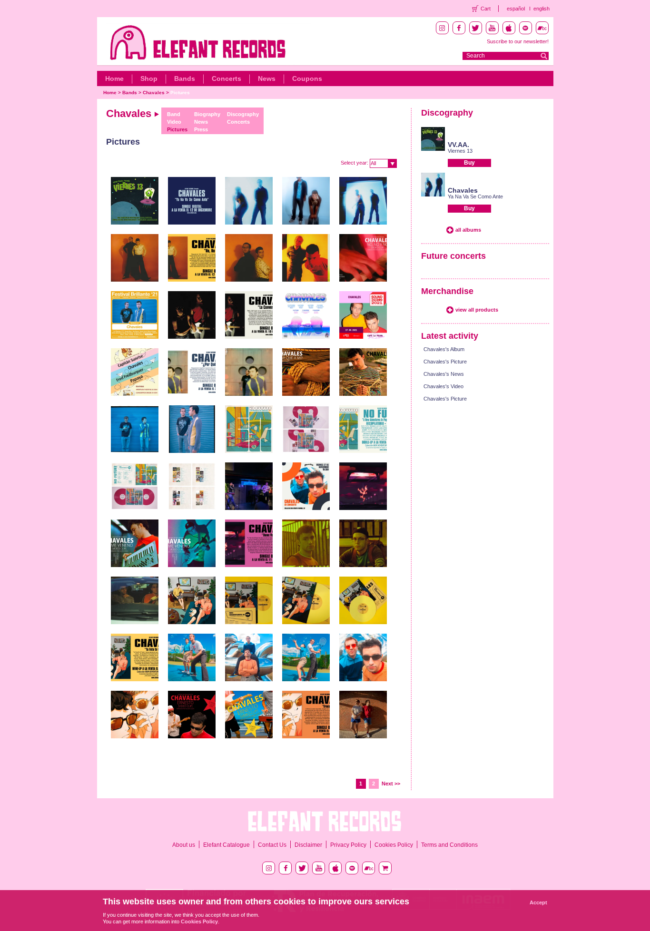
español (516, 8)
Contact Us (272, 845)
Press (201, 129)
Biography (207, 114)
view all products (476, 310)
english (541, 8)
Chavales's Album (443, 349)
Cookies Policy (393, 845)
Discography (243, 114)
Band (173, 114)
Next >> (391, 783)
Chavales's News (443, 374)
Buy (469, 162)
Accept (538, 902)
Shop (149, 78)
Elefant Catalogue (226, 845)
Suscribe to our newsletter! (518, 41)
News (267, 78)
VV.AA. (458, 144)
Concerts (226, 78)
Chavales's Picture (445, 361)
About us (183, 845)
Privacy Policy (348, 845)
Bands (184, 78)
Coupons (307, 78)
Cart (486, 8)
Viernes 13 (460, 151)
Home (114, 78)
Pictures (180, 92)
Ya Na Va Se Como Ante (475, 196)
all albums (468, 230)
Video (174, 122)
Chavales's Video (443, 386)
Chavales (154, 92)
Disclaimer (308, 845)
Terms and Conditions (449, 845)
